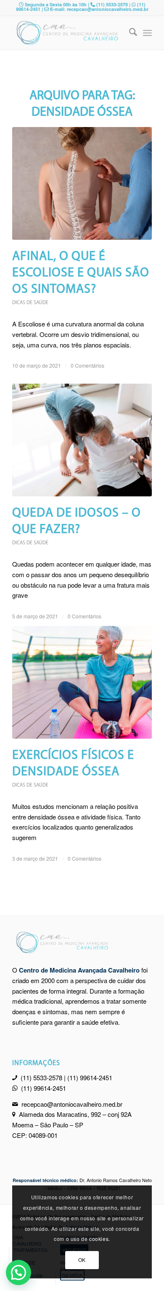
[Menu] (147, 33)
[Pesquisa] (129, 33)
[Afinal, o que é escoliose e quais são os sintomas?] (82, 183)
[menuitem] (129, 33)
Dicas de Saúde (30, 302)
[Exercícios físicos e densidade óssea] (82, 682)
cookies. (99, 1238)
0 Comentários (87, 365)
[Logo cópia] (68, 33)
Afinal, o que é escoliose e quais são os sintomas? (80, 273)
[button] (18, 1272)
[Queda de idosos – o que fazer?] (82, 440)
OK (82, 1259)
